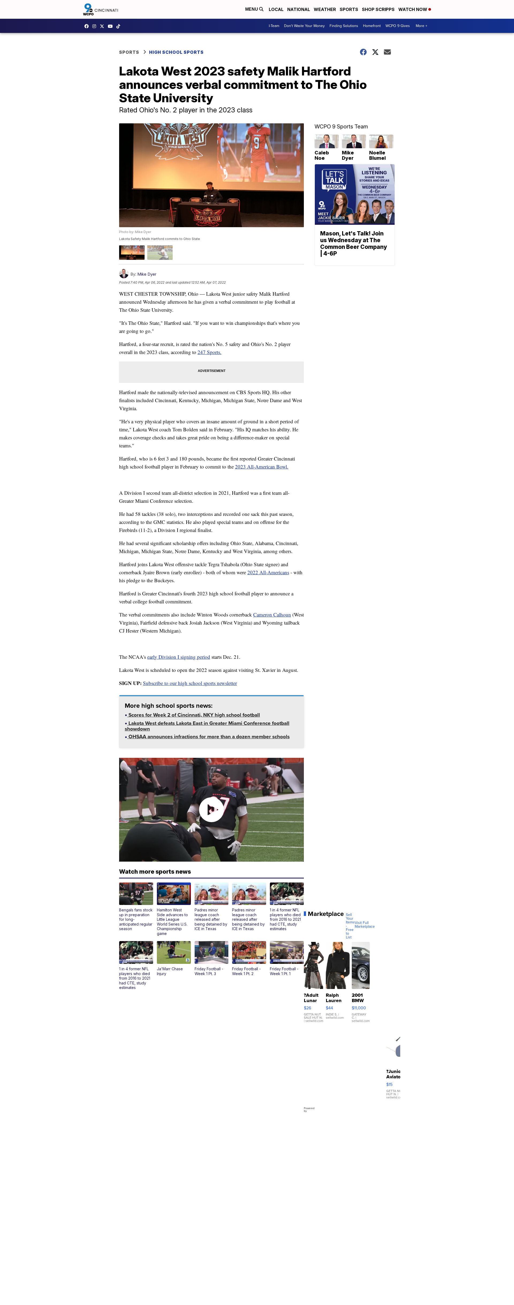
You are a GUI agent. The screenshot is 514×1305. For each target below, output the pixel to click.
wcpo (103, 26)
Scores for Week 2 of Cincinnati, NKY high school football (193, 715)
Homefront (372, 26)
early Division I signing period (178, 656)
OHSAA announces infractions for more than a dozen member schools (208, 737)
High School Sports (176, 52)
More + (421, 26)
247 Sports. (209, 352)
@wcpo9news (119, 26)
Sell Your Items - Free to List (350, 926)
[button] (136, 906)
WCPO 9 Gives (398, 26)
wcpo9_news (95, 26)
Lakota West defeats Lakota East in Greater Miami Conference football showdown (207, 727)
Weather (325, 9)
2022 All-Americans (268, 572)
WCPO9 (87, 26)
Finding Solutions (344, 26)
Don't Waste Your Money (304, 26)
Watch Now (413, 9)
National (298, 9)
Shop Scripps (378, 9)
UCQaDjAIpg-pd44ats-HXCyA (111, 26)
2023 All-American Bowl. (261, 466)
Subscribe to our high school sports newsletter (190, 683)
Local (276, 9)
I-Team (274, 26)
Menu (252, 9)
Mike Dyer (146, 274)
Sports (349, 9)
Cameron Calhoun (272, 614)
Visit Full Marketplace (365, 925)
